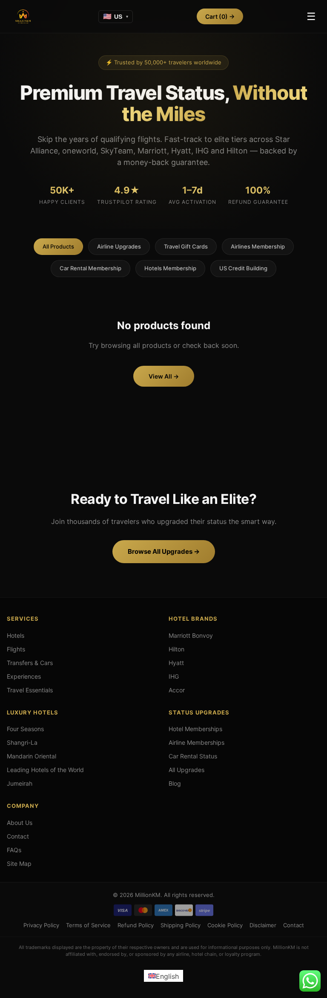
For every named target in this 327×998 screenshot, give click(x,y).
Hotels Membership (170, 268)
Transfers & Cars (30, 662)
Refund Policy (136, 925)
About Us (19, 822)
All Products (58, 246)
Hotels (15, 635)
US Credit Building (243, 268)
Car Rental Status (193, 756)
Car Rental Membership (90, 268)
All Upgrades (186, 769)
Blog (175, 783)
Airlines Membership (258, 246)
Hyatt (176, 662)
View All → (164, 376)
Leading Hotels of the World (45, 769)
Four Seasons (25, 728)
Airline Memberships (196, 742)
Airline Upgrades (119, 246)
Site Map (19, 863)
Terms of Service (88, 925)
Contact (18, 836)
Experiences (24, 676)
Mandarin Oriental (31, 756)
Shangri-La (22, 742)
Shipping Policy (181, 925)
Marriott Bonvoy (191, 635)
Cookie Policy (225, 925)
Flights (16, 649)
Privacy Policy (41, 925)
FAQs (14, 849)
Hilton (176, 649)
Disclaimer (263, 925)
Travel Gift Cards (186, 246)
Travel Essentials (30, 690)
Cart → (220, 16)
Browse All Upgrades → (164, 551)
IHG (174, 676)
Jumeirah (19, 783)
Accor (177, 690)
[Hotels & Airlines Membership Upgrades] (23, 16)
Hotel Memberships (195, 728)
